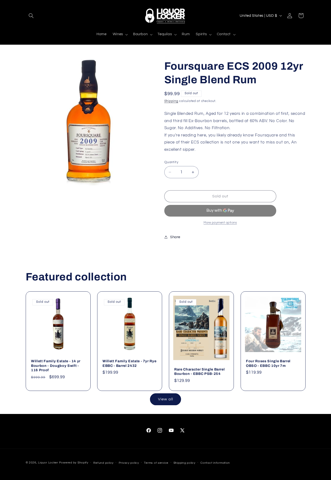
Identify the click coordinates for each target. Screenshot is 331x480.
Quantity (171, 162)
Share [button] (175, 237)
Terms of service (156, 463)
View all (165, 399)
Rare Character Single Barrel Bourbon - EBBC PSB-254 (199, 371)
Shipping (171, 101)
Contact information (215, 463)
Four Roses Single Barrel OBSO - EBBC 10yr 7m (268, 363)
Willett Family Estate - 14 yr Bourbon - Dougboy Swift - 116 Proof (55, 365)
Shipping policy (184, 463)
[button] (31, 15)
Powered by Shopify (73, 462)
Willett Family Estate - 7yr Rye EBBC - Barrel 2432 (129, 363)
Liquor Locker (48, 462)
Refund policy (103, 463)
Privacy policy (129, 463)
